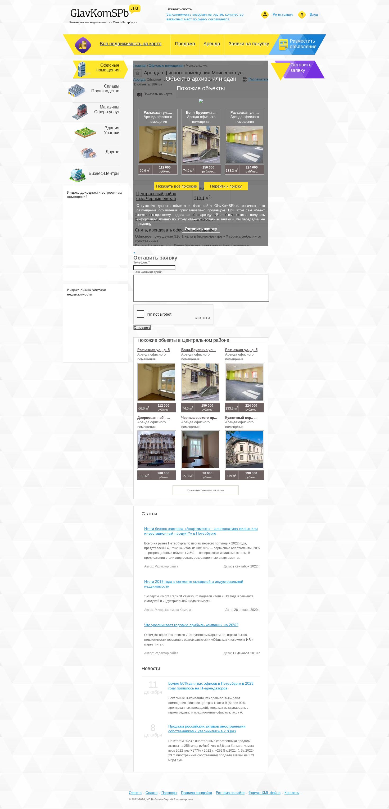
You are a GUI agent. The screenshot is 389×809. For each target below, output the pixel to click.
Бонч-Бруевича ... (201, 113)
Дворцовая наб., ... (153, 418)
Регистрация (283, 14)
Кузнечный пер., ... (241, 418)
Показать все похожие (176, 186)
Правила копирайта (196, 793)
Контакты (291, 793)
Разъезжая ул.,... (158, 113)
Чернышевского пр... (199, 418)
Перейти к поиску (226, 186)
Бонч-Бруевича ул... (198, 350)
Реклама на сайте (230, 793)
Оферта (135, 793)
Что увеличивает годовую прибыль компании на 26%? (191, 625)
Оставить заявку (201, 228)
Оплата (151, 793)
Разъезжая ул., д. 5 (153, 350)
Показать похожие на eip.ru (205, 490)
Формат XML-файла (264, 793)
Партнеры (169, 793)
